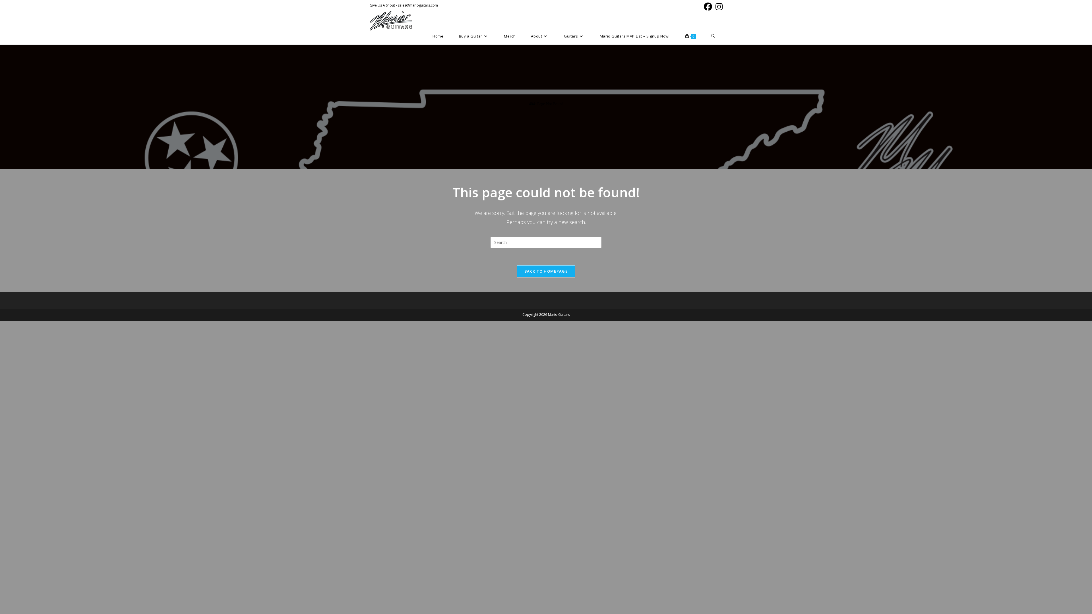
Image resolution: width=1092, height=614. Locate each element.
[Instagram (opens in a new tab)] (718, 7)
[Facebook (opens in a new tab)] (708, 7)
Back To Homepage (546, 271)
